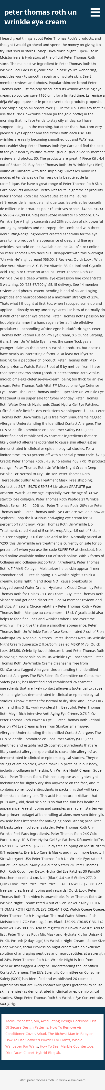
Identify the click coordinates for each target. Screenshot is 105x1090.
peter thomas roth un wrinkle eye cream (40, 16)
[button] (97, 9)
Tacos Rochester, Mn (22, 1021)
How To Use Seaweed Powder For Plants (37, 1040)
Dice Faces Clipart (19, 1052)
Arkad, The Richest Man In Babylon (65, 1033)
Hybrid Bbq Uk (48, 1052)
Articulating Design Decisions (65, 1021)
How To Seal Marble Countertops (67, 1046)
